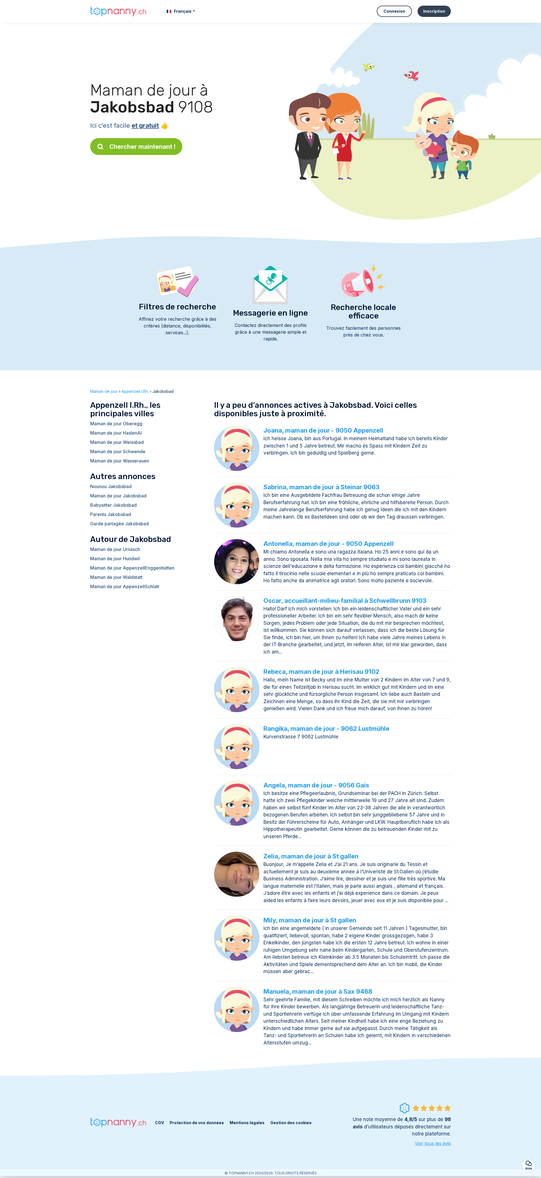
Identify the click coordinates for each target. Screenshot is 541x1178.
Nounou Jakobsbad (111, 486)
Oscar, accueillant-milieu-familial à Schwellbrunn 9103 (345, 600)
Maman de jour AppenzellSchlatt (124, 586)
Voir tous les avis (433, 1143)
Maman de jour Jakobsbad (118, 496)
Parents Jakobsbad (110, 514)
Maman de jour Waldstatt (116, 577)
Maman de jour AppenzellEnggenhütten (132, 568)
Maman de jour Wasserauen (119, 461)
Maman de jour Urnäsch (115, 549)
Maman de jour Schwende (117, 451)
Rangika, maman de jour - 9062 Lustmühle (326, 728)
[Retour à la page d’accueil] (118, 11)
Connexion (394, 11)
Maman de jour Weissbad (117, 442)
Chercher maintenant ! (142, 146)
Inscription (434, 11)
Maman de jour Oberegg (116, 423)
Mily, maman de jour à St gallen (309, 920)
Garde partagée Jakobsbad (119, 523)
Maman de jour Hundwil (115, 558)
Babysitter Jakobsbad (113, 505)
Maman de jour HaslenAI (116, 433)
